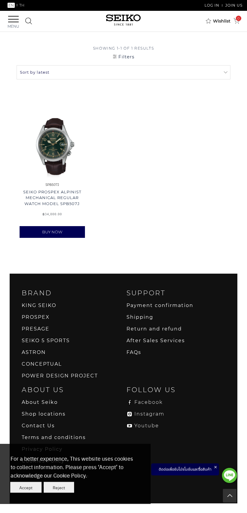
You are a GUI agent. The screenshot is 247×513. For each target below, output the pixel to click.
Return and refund (154, 329)
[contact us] (229, 475)
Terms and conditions (54, 437)
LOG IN (212, 5)
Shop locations (44, 414)
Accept (26, 487)
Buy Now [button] (52, 231)
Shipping (140, 317)
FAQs (134, 352)
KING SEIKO (39, 305)
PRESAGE (35, 329)
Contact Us (38, 426)
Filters (125, 57)
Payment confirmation (160, 305)
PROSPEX (36, 317)
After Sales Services (156, 340)
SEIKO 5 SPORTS (46, 340)
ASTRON (34, 352)
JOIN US (233, 5)
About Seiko (40, 402)
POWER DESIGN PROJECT (60, 376)
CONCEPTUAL (42, 364)
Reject (59, 487)
